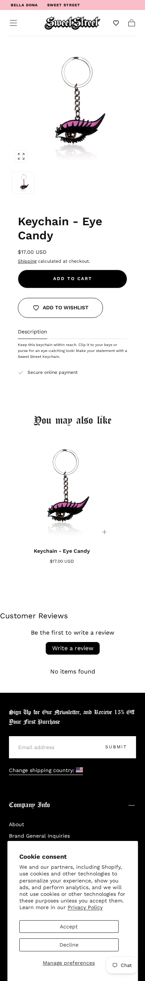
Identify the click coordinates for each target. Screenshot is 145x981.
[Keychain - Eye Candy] (62, 489)
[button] (13, 23)
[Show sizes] (104, 532)
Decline (68, 945)
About (16, 824)
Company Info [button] (29, 805)
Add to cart (72, 278)
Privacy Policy (85, 907)
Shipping (27, 261)
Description (32, 332)
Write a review (72, 648)
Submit (116, 746)
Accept (69, 927)
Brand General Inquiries (39, 836)
